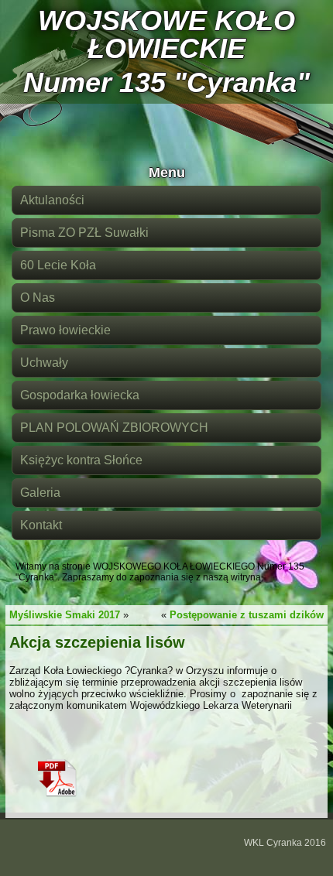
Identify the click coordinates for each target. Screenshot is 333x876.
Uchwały (44, 362)
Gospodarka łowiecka (79, 395)
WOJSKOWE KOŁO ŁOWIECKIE (166, 34)
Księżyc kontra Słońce (81, 460)
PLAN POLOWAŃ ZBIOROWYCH (114, 427)
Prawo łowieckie (65, 330)
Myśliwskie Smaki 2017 (64, 615)
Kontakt (41, 525)
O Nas (37, 297)
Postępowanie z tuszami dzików (247, 615)
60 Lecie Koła (58, 265)
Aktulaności (52, 200)
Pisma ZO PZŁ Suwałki (84, 232)
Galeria (40, 492)
